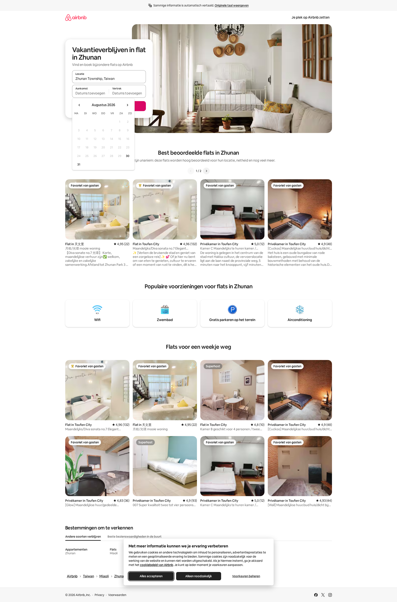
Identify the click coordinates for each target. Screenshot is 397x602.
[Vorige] (191, 171)
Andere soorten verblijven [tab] (83, 536)
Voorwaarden (117, 595)
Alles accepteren (151, 576)
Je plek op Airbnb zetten (310, 17)
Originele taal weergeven (232, 5)
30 (127, 156)
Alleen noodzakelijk (198, 576)
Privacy (99, 595)
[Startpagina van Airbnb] (75, 17)
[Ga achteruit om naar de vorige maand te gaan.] (79, 105)
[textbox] (90, 93)
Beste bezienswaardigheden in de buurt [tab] (135, 536)
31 (78, 164)
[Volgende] (206, 171)
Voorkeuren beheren (246, 576)
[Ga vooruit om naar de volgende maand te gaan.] (127, 105)
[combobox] (109, 78)
